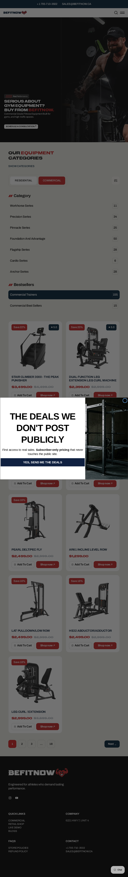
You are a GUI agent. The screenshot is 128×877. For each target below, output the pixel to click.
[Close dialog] (125, 401)
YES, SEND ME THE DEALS (42, 462)
